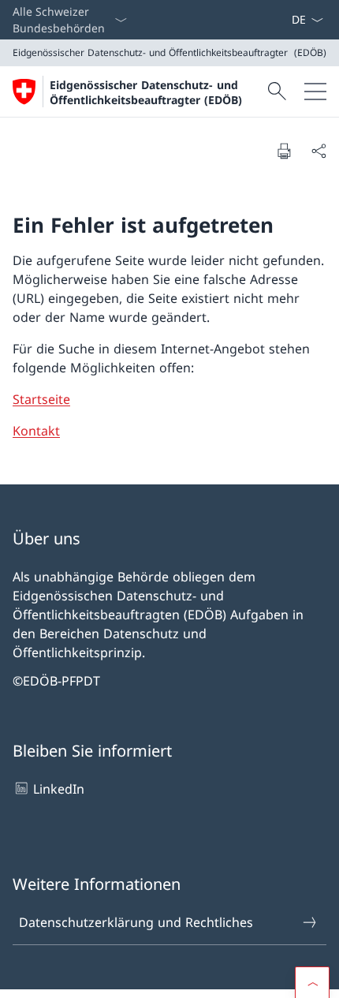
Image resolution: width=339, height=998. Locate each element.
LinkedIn (58, 789)
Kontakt (36, 430)
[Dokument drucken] (283, 150)
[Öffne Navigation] (315, 91)
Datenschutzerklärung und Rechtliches (136, 922)
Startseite (41, 399)
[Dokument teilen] (318, 150)
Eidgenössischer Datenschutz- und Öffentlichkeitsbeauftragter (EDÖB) (146, 92)
